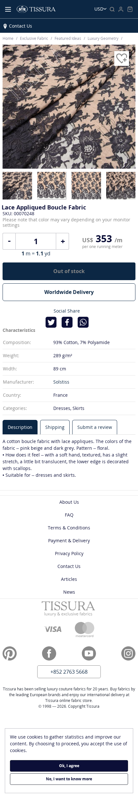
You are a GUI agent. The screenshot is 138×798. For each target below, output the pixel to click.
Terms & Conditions (69, 528)
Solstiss (61, 382)
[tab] (20, 427)
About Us (69, 502)
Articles (69, 579)
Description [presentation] (20, 427)
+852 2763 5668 (69, 671)
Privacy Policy (69, 553)
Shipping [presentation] (55, 427)
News (69, 592)
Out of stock (69, 271)
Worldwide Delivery (69, 292)
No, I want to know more (69, 779)
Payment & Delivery (69, 540)
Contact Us (20, 26)
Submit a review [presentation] (94, 427)
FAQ (69, 515)
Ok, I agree (69, 765)
